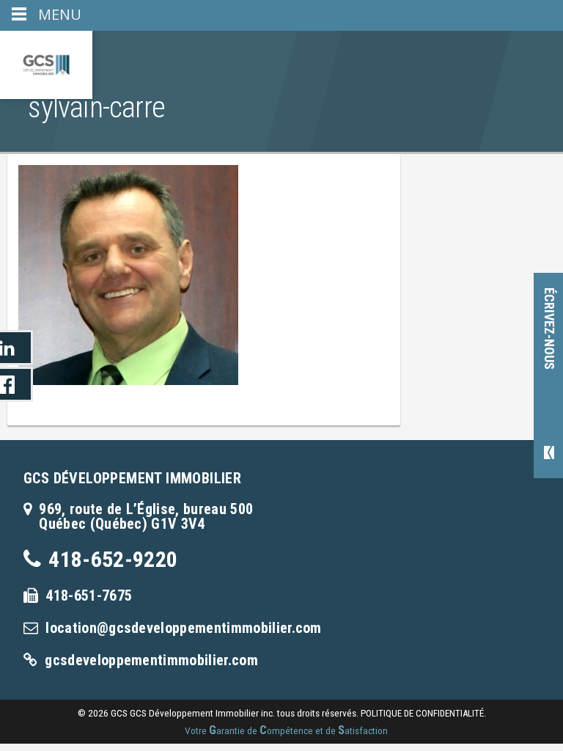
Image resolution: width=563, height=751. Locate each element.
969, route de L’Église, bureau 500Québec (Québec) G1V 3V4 (146, 516)
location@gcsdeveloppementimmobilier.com (183, 628)
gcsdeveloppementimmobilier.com (151, 660)
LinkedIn (16, 347)
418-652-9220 (112, 559)
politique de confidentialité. (423, 713)
